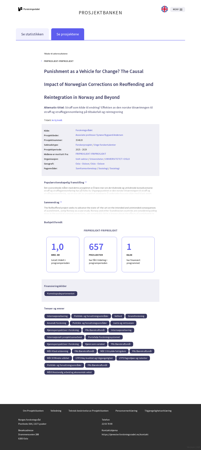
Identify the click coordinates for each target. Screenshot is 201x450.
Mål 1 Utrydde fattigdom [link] (113, 351)
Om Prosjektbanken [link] (33, 410)
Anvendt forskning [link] (56, 322)
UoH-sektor (82, 158)
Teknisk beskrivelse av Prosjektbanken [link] (88, 410)
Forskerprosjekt (84, 144)
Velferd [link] (118, 316)
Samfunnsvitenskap (86, 168)
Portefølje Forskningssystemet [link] (104, 337)
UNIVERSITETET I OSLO (117, 158)
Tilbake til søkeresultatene (56, 53)
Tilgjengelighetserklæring (158, 410)
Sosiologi (103, 168)
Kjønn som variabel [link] (95, 344)
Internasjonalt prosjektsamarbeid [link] (64, 337)
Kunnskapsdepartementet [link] (61, 293)
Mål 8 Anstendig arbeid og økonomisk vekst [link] (69, 372)
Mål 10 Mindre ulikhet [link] (58, 358)
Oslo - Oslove (82, 163)
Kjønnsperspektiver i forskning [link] (63, 330)
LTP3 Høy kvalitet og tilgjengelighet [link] (94, 358)
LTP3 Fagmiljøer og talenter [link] (133, 358)
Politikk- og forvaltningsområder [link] (91, 316)
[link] (164, 9)
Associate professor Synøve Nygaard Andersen (99, 134)
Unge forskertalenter (105, 144)
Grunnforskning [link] (136, 316)
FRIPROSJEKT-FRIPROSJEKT (91, 153)
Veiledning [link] (56, 410)
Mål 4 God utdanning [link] (57, 351)
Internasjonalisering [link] (57, 316)
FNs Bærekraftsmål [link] (95, 330)
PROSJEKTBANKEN (100, 13)
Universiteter (96, 158)
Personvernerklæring (126, 410)
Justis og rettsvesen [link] (123, 322)
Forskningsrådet (84, 130)
